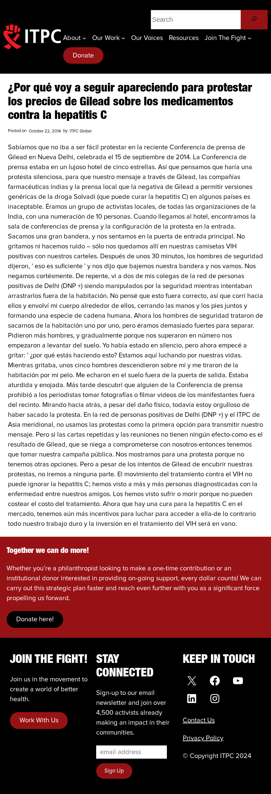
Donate (83, 55)
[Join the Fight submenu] (250, 38)
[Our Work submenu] (123, 38)
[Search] (254, 19)
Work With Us (38, 720)
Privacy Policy (203, 738)
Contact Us (199, 720)
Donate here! (35, 619)
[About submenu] (84, 38)
